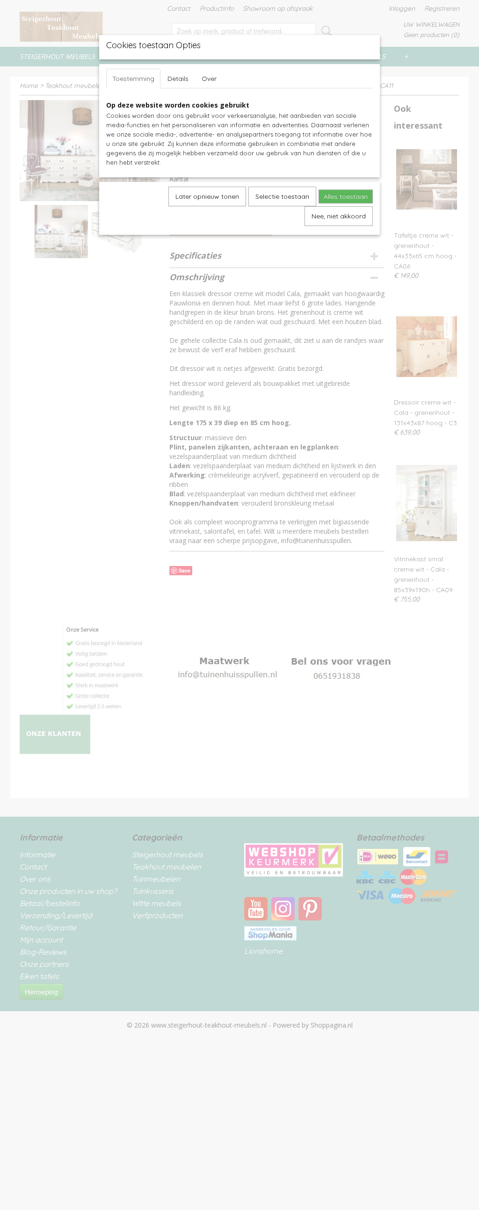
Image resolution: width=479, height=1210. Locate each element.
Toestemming (133, 78)
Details (178, 78)
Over (209, 78)
